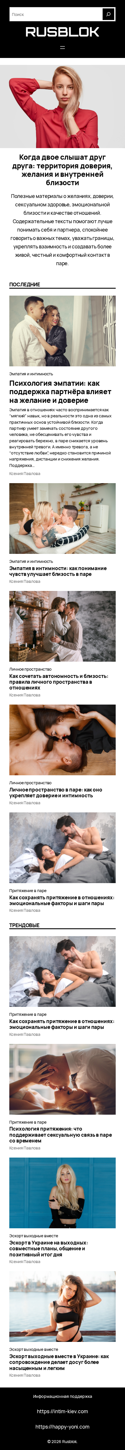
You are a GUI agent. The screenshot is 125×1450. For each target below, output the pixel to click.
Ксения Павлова (24, 473)
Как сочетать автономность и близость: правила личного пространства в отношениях (58, 682)
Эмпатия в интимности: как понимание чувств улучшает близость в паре (58, 571)
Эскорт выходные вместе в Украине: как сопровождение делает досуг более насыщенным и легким (59, 1362)
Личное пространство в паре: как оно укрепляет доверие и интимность (55, 793)
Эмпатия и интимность (31, 373)
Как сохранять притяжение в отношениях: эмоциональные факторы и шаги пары (62, 901)
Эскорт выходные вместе (33, 1235)
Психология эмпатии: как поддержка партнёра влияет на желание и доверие (60, 391)
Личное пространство (30, 669)
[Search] (108, 14)
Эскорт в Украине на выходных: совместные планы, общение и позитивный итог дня (48, 1249)
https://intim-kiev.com (62, 1411)
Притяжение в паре (28, 890)
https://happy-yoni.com (62, 1426)
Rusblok (62, 31)
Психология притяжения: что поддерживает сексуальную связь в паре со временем (60, 1135)
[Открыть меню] (62, 47)
